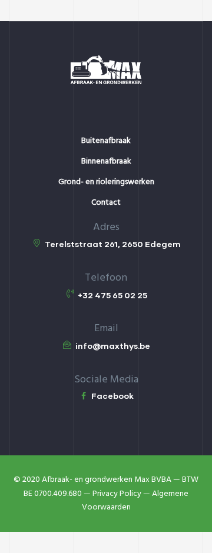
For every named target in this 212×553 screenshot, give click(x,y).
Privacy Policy (116, 494)
